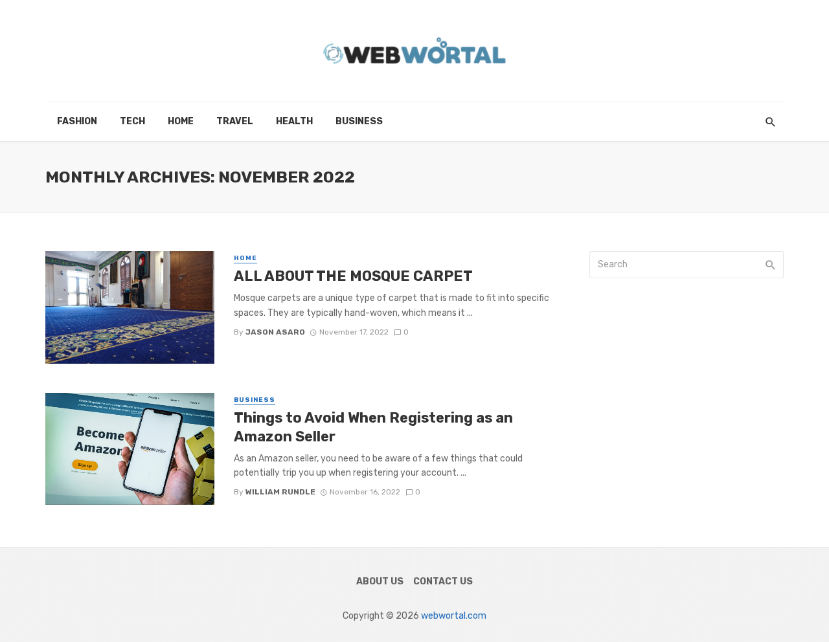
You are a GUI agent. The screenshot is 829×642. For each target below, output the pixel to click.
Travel (234, 121)
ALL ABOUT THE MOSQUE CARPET (353, 276)
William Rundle (280, 491)
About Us (379, 581)
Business (359, 121)
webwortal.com (453, 615)
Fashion (77, 121)
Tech (132, 121)
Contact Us (443, 581)
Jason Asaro (275, 332)
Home (181, 121)
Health (294, 121)
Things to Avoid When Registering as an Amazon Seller (373, 427)
